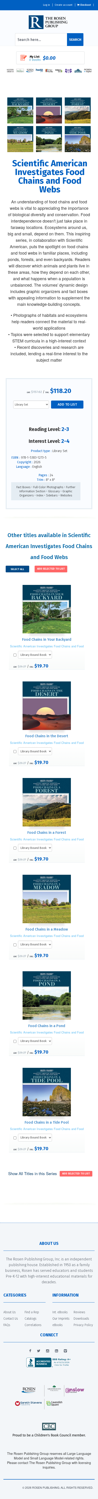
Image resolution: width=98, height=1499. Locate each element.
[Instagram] (48, 1351)
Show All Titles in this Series (32, 1173)
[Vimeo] (65, 1351)
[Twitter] (39, 1351)
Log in (46, 4)
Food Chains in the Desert (46, 736)
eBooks (57, 1325)
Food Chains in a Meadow (47, 929)
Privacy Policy (83, 1325)
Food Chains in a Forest (46, 832)
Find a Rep (32, 1312)
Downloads (81, 1319)
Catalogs (30, 1319)
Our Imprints (61, 1319)
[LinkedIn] (56, 1351)
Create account (63, 4)
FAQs (6, 1325)
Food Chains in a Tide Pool (47, 1122)
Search (75, 40)
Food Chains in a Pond (46, 1026)
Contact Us (10, 1319)
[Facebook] (30, 1351)
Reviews (79, 1312)
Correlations (33, 1325)
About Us (9, 1312)
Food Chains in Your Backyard (46, 639)
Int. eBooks (60, 1312)
